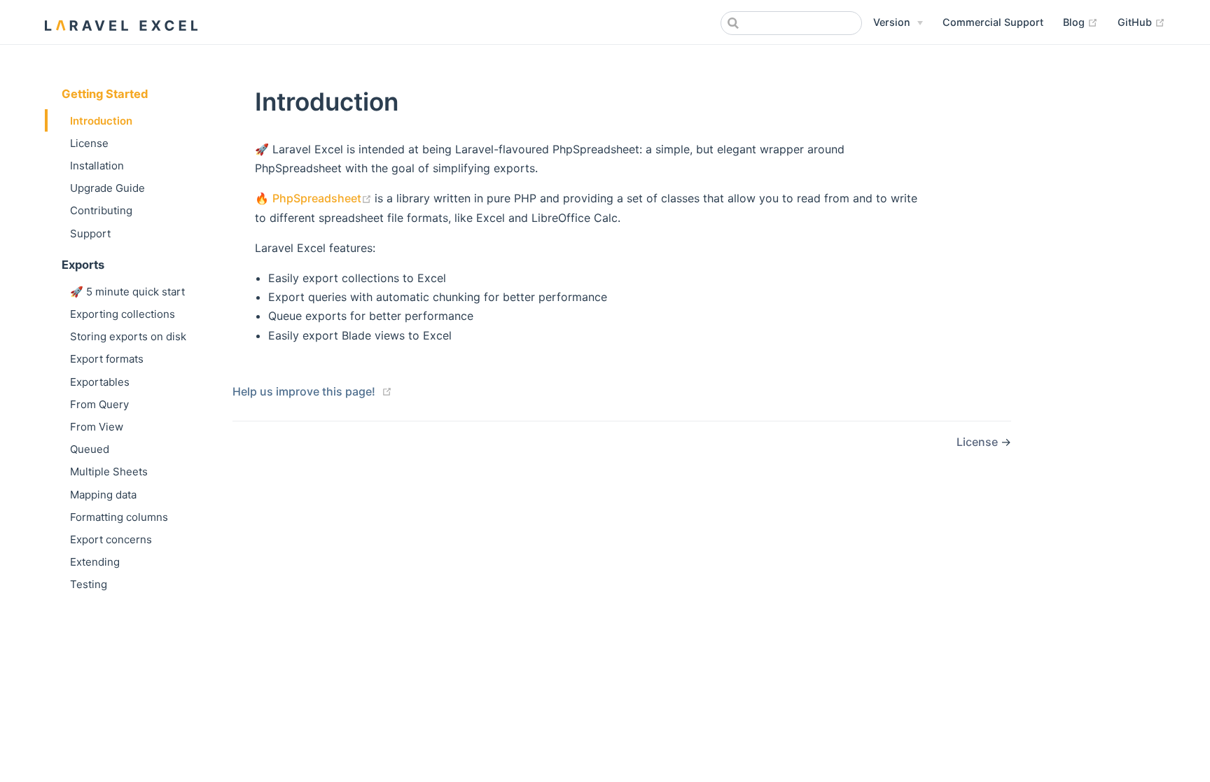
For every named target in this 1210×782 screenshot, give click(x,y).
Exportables (100, 382)
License (89, 143)
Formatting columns (119, 517)
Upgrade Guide (107, 188)
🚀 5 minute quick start (127, 291)
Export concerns (111, 539)
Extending (95, 561)
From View (96, 426)
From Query (99, 404)
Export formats (107, 358)
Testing (88, 584)
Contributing (101, 210)
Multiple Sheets (109, 471)
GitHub (1141, 21)
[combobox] (791, 23)
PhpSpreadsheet (323, 198)
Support (90, 233)
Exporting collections (122, 314)
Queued (89, 449)
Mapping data (103, 494)
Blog (1080, 21)
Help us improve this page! (303, 391)
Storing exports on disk (128, 336)
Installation (97, 165)
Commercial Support (993, 22)
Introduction (101, 120)
